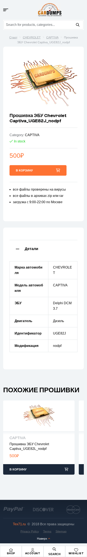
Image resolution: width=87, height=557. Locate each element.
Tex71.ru (19, 524)
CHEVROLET (32, 37)
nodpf (57, 346)
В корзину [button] (18, 469)
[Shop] (11, 550)
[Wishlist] (76, 550)
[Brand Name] (14, 509)
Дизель (58, 321)
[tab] (43, 248)
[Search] (77, 24)
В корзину (24, 170)
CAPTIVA (52, 37)
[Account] (33, 550)
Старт (13, 37)
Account (32, 553)
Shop (11, 553)
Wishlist (76, 553)
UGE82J (59, 333)
